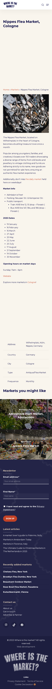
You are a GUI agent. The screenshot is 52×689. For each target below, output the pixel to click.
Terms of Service (35, 681)
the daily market (33, 179)
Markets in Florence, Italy (15, 544)
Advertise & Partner (12, 615)
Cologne (32, 282)
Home (6, 90)
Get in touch (9, 611)
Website (7, 276)
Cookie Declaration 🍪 (25, 684)
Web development (26, 647)
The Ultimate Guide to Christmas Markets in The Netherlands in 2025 (24, 550)
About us (7, 608)
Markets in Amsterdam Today (17, 539)
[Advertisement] (26, 59)
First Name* (9, 492)
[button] (47, 5)
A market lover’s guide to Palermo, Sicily (22, 535)
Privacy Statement (16, 681)
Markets (15, 90)
